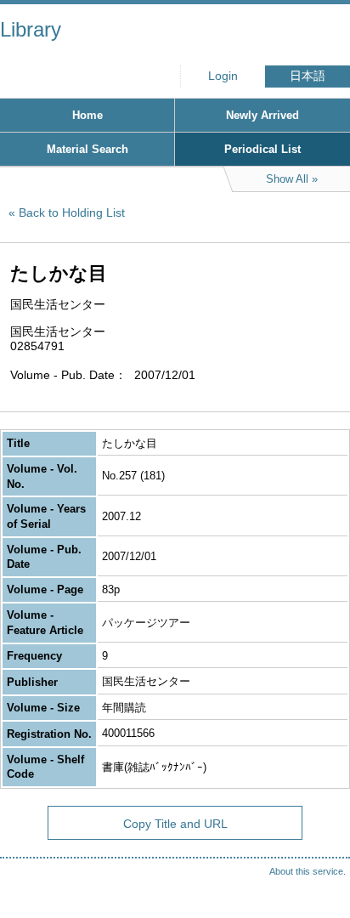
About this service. (307, 871)
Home (87, 115)
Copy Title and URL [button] (175, 823)
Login (223, 76)
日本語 (307, 76)
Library (30, 29)
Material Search (87, 149)
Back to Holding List (72, 212)
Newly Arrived (262, 115)
